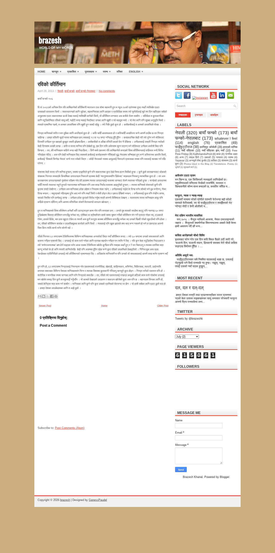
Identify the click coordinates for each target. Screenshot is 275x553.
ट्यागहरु (199, 114)
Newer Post (45, 305)
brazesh (50, 40)
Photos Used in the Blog (196, 164)
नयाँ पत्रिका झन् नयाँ (213, 150)
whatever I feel (226, 138)
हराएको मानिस (230, 147)
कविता (214, 160)
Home (104, 305)
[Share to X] (48, 296)
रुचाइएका (183, 114)
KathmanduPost (202, 154)
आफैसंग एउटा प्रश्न (185, 175)
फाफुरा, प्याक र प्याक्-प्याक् (188, 195)
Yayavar (180, 160)
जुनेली (177, 167)
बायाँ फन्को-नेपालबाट (85, 91)
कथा (218, 154)
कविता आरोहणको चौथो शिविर (190, 235)
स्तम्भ (107, 71)
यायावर (219, 157)
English (136, 71)
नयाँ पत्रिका (187, 150)
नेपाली (60, 91)
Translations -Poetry (224, 164)
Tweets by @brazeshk (189, 318)
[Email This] (39, 296)
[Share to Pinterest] (56, 296)
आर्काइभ (214, 114)
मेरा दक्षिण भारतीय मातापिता (189, 215)
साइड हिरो (194, 157)
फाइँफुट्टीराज (183, 147)
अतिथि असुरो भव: (184, 255)
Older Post (162, 305)
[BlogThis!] (43, 296)
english (193, 143)
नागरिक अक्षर (231, 154)
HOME (41, 71)
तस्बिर (119, 71)
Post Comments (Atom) (69, 427)
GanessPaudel (98, 500)
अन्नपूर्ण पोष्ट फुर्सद (197, 160)
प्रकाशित (73, 71)
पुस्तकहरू (91, 71)
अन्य (181, 157)
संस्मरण (225, 160)
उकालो (207, 157)
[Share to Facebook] (52, 296)
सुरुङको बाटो (189, 167)
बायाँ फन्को (69, 91)
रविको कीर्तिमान (52, 84)
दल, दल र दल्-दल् (189, 287)
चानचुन (56, 71)
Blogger (224, 477)
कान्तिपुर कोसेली (208, 147)
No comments (107, 91)
